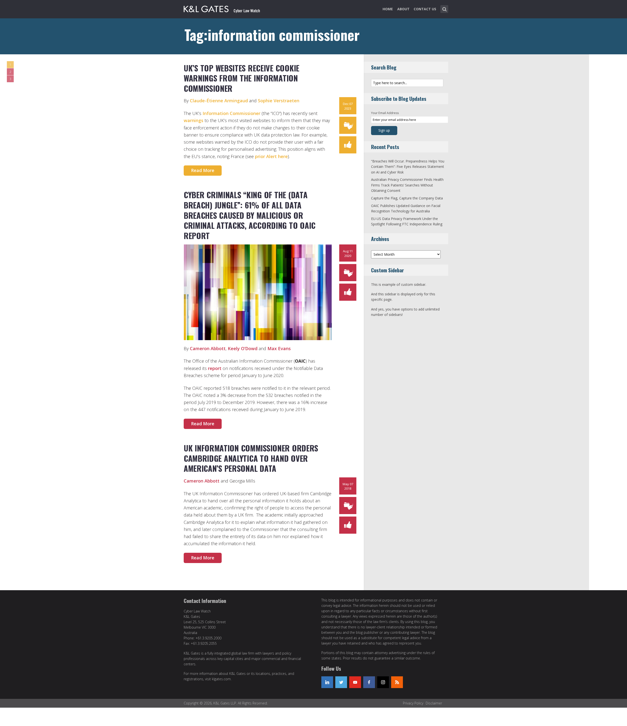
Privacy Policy (413, 703)
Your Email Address (385, 113)
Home (388, 9)
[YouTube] (355, 682)
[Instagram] (383, 682)
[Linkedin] (327, 682)
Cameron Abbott (208, 348)
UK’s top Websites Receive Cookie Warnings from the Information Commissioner (241, 78)
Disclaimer (434, 703)
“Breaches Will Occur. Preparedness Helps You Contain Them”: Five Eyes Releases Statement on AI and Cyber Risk (407, 166)
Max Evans (279, 348)
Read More (202, 170)
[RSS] (397, 682)
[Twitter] (341, 682)
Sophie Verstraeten (278, 101)
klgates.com (221, 679)
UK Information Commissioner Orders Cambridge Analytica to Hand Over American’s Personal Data (251, 458)
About (403, 9)
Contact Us (425, 9)
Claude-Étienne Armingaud (219, 101)
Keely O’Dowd (242, 348)
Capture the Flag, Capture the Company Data (407, 198)
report (215, 368)
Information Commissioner (231, 113)
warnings (193, 120)
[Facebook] (369, 682)
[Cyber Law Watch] (226, 8)
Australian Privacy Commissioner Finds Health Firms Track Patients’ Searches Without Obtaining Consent (407, 185)
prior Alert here (271, 156)
